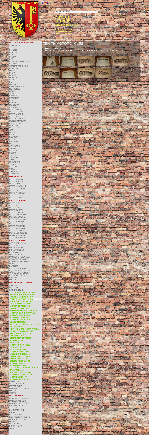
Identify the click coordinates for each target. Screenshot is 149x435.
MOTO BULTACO (17, 188)
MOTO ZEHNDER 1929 (20, 354)
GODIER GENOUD (17, 235)
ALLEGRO (14, 48)
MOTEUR (13, 245)
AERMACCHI (15, 45)
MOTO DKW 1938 (18, 365)
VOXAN (12, 169)
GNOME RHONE (16, 87)
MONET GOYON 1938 (20, 306)
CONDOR (13, 68)
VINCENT (13, 167)
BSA (11, 59)
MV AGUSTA (15, 123)
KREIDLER (14, 98)
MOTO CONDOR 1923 (20, 379)
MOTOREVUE (15, 386)
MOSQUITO (14, 107)
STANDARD (14, 146)
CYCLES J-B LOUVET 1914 (22, 292)
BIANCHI (13, 50)
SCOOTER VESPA (17, 237)
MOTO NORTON (16, 179)
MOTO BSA (14, 205)
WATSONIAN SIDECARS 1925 (23, 311)
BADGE (12, 412)
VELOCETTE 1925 (18, 322)
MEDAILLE (14, 381)
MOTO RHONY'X (17, 363)
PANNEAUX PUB (17, 410)
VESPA (12, 164)
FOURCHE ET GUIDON (19, 275)
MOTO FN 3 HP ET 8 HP (21, 375)
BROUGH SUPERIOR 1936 (22, 294)
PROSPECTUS (16, 290)
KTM (11, 100)
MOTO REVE (15, 116)
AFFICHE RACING (17, 243)
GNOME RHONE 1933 (20, 361)
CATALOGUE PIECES (19, 403)
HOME (58, 12)
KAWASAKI (14, 96)
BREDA (12, 57)
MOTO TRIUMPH (17, 226)
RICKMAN (13, 141)
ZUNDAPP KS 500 (18, 349)
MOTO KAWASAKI (17, 186)
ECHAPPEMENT (16, 250)
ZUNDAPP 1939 (17, 347)
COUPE (12, 393)
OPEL (12, 130)
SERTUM (13, 151)
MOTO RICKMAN (17, 228)
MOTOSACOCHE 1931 (20, 317)
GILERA (12, 84)
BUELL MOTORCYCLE (19, 61)
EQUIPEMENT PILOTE (19, 271)
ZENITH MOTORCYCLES (21, 299)
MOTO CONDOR (16, 208)
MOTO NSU (14, 128)
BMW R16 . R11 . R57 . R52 (22, 308)
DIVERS (13, 280)
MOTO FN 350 (16, 340)
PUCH (12, 139)
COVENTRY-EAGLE (19, 336)
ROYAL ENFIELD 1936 (20, 356)
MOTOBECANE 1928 (19, 352)
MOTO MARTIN (16, 112)
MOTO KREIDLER (17, 193)
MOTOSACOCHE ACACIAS (22, 313)
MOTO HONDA (16, 181)
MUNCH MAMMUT (17, 121)
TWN (11, 160)
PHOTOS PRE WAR (18, 384)
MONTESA (14, 105)
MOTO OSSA (15, 191)
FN (10, 82)
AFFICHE (13, 285)
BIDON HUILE (15, 426)
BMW (11, 54)
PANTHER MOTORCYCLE (22, 331)
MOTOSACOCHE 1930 (20, 315)
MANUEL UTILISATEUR (20, 257)
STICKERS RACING (18, 259)
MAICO (12, 103)
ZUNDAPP (14, 173)
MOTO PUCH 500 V (18, 377)
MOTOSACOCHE (17, 119)
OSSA (12, 132)
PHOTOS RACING (17, 268)
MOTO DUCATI (16, 210)
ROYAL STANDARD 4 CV (21, 297)
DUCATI (12, 75)
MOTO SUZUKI (16, 195)
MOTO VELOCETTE (18, 233)
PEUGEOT (14, 137)
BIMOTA (13, 52)
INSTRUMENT (15, 255)
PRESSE (13, 277)
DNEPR (12, 73)
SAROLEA (14, 343)
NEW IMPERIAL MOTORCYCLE (24, 329)
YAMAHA (13, 171)
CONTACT (67, 12)
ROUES (12, 264)
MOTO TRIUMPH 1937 (20, 345)
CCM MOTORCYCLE (18, 66)
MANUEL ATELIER (17, 401)
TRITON (13, 155)
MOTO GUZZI (15, 109)
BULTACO (13, 64)
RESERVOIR (15, 252)
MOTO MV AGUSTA (18, 197)
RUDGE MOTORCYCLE (20, 333)
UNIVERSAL (14, 162)
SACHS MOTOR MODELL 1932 (24, 368)
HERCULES (14, 89)
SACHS (12, 148)
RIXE (11, 144)
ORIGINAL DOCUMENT (19, 388)
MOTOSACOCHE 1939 (20, 320)
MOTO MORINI (16, 114)
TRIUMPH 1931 (17, 370)
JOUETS (13, 428)
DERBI (12, 71)
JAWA (12, 93)
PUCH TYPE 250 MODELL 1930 (24, 324)
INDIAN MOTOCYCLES (20, 338)
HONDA (12, 91)
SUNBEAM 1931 (17, 327)
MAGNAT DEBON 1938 (20, 372)
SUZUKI (12, 153)
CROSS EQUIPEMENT (19, 273)
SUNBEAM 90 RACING (20, 304)
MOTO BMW (15, 184)
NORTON (13, 125)
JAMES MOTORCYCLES (21, 301)
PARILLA (13, 135)
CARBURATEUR (16, 248)
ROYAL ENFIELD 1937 (20, 359)
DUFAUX (13, 77)
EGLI (11, 80)
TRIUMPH (13, 157)
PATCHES (13, 266)
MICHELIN (14, 424)
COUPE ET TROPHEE (19, 261)
